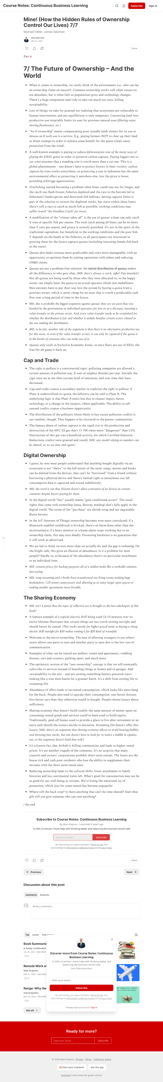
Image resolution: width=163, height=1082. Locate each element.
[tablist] (37, 895)
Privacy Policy (105, 998)
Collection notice (102, 1059)
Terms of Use (97, 995)
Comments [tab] (31, 894)
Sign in (153, 5)
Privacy (79, 1059)
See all (30, 1010)
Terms (88, 1059)
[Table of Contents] (3, 541)
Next (129, 872)
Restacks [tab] (44, 894)
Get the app (97, 1067)
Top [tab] (27, 934)
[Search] (117, 6)
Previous (36, 872)
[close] (112, 939)
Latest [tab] (35, 934)
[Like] (27, 48)
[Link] (19, 72)
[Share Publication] (124, 6)
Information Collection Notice (81, 998)
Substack (66, 1075)
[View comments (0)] (34, 48)
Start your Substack (73, 1067)
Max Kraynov (37, 38)
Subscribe (137, 5)
